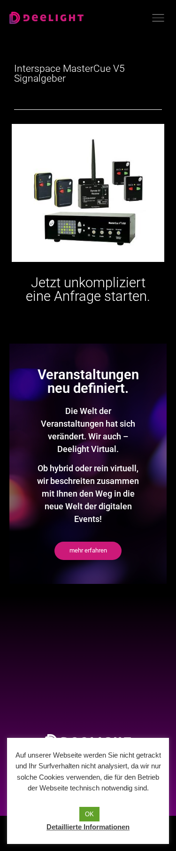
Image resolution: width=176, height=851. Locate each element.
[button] (88, 551)
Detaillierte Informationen (88, 827)
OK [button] (89, 814)
